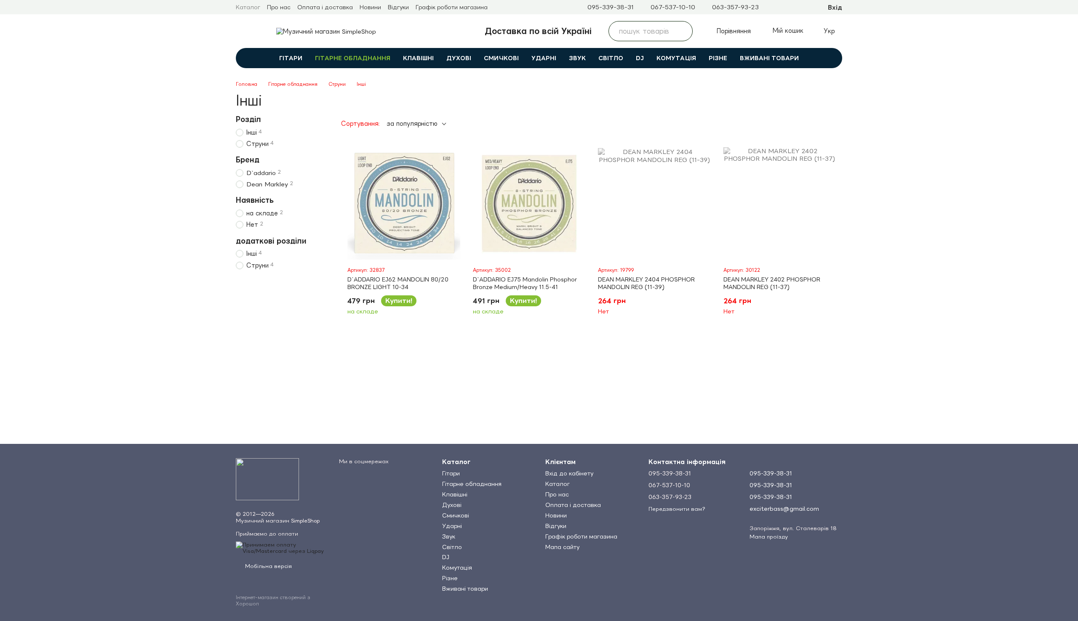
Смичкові (501, 58)
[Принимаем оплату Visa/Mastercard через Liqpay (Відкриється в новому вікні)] (281, 547)
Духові (458, 58)
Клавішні (418, 58)
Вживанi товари (769, 58)
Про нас (279, 7)
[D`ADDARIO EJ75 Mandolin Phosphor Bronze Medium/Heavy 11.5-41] (529, 203)
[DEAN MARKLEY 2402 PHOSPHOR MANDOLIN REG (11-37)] (779, 203)
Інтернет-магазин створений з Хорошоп (273, 600)
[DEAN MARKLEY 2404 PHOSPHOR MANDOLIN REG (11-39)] (654, 203)
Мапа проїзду (769, 536)
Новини (370, 7)
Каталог (248, 7)
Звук (577, 58)
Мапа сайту (562, 547)
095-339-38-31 (610, 7)
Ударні (543, 58)
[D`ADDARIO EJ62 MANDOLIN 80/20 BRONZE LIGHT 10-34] (403, 203)
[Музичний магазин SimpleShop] (267, 478)
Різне (718, 58)
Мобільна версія (267, 566)
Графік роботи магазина (452, 7)
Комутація (676, 58)
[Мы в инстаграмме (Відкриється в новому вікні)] (782, 7)
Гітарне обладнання (352, 58)
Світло (610, 58)
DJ (640, 58)
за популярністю (412, 123)
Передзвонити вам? (676, 509)
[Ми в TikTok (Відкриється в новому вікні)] (802, 7)
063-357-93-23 (735, 7)
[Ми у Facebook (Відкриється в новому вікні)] (792, 7)
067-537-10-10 (673, 7)
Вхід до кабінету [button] (569, 473)
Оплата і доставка (325, 7)
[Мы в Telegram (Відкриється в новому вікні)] (772, 7)
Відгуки (398, 7)
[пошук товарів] (682, 31)
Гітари (290, 58)
